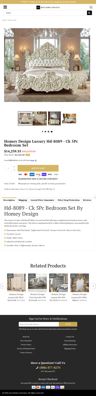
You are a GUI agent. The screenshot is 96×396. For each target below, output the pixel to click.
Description (9, 200)
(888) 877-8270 (49, 367)
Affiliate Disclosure (70, 344)
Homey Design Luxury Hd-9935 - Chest (16, 296)
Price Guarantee (26, 341)
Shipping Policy (70, 348)
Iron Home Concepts (18, 393)
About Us (26, 337)
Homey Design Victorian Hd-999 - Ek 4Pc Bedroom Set (37, 296)
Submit (68, 324)
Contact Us (70, 337)
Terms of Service (26, 352)
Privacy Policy (26, 344)
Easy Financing (70, 341)
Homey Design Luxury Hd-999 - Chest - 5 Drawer (58, 296)
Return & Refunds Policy (26, 348)
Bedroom (12, 20)
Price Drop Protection (68, 200)
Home (4, 20)
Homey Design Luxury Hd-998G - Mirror (79, 296)
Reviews (87, 200)
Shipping (22, 200)
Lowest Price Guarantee (42, 200)
